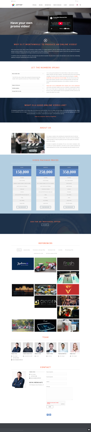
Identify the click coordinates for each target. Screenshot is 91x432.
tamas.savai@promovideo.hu (18, 359)
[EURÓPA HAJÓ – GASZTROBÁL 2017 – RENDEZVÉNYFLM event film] (23, 290)
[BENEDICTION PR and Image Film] (45, 289)
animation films (26, 249)
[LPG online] (70, 311)
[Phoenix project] (70, 288)
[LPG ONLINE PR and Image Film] (68, 312)
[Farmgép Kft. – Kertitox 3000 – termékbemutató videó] (48, 263)
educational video (51, 249)
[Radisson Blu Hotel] (25, 263)
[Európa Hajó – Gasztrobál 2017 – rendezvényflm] (25, 289)
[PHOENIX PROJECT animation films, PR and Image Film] (68, 289)
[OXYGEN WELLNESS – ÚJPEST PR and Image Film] (45, 301)
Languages (14, 1)
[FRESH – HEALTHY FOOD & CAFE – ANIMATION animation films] (68, 264)
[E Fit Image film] (48, 324)
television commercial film (51, 253)
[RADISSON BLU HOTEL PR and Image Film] (23, 264)
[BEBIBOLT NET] (25, 324)
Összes (19, 249)
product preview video (38, 253)
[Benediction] (48, 288)
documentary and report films (39, 249)
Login (77, 1)
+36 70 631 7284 (16, 357)
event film (60, 249)
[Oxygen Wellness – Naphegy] (70, 300)
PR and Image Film (69, 249)
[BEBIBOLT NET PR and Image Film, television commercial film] (23, 325)
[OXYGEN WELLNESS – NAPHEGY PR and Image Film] (68, 300)
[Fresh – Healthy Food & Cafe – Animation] (70, 263)
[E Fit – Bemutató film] (70, 324)
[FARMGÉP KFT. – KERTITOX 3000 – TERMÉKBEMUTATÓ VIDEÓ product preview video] (45, 265)
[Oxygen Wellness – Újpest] (48, 300)
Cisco (38, 78)
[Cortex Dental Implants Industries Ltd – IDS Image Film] (70, 276)
